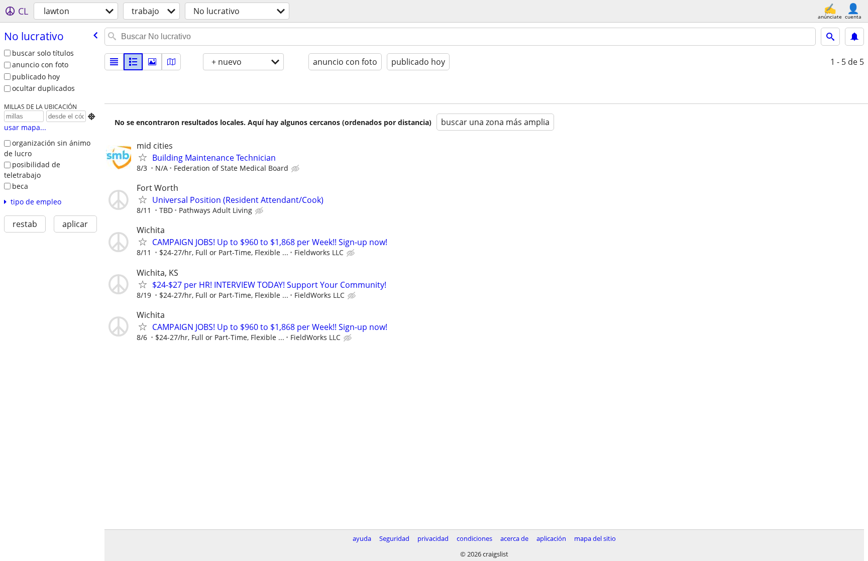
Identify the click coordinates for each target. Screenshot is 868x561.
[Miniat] (133, 61)
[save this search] (854, 37)
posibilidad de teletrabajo (32, 170)
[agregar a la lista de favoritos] (143, 157)
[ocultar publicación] (296, 169)
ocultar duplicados (43, 88)
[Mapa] (171, 61)
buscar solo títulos (43, 53)
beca (20, 186)
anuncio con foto (40, 64)
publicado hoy (36, 76)
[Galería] (152, 61)
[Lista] (114, 61)
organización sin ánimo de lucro (47, 148)
